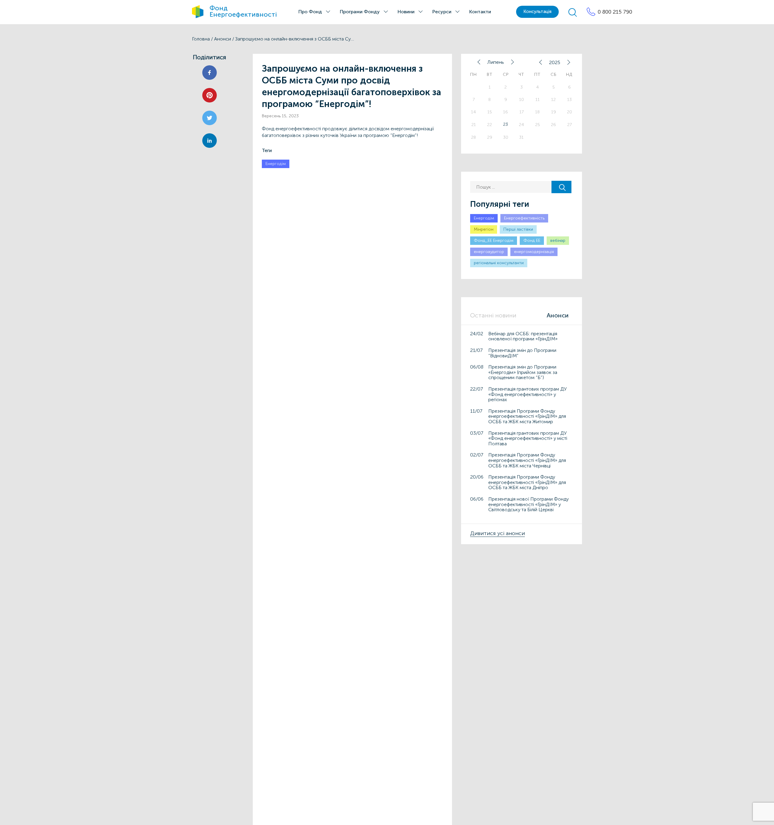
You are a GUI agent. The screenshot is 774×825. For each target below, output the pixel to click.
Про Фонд (310, 12)
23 (505, 124)
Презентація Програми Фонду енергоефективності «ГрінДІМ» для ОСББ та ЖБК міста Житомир (527, 416)
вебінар (557, 240)
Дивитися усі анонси (497, 533)
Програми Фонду (360, 12)
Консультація (537, 11)
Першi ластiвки (518, 229)
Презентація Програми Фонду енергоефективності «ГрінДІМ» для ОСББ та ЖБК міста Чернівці (527, 460)
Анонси (222, 39)
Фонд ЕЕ (531, 240)
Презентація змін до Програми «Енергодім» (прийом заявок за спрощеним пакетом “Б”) (522, 372)
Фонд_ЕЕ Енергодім (493, 240)
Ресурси (441, 12)
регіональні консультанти (499, 262)
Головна (201, 39)
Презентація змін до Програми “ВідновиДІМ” (522, 353)
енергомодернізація (534, 251)
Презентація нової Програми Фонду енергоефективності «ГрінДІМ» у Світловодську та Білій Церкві (528, 504)
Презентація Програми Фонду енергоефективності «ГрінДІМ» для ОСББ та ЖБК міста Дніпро (527, 482)
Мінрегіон (483, 229)
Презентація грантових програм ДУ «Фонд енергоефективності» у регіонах (527, 394)
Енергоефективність (524, 218)
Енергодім (275, 163)
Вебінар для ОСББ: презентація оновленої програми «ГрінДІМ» (523, 336)
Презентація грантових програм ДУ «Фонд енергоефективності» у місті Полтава (527, 438)
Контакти (480, 12)
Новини (406, 12)
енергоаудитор (489, 251)
